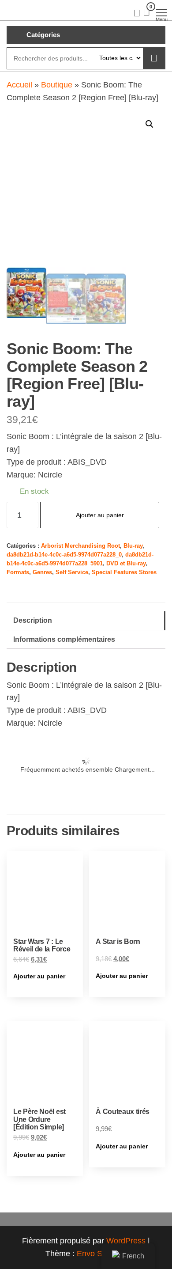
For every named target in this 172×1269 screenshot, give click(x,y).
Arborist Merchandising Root (80, 546)
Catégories (43, 34)
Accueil (19, 84)
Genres (42, 572)
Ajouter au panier (100, 515)
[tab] (86, 620)
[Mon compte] (137, 12)
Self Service (72, 572)
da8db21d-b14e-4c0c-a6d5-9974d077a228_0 (64, 555)
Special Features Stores (124, 572)
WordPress (126, 1240)
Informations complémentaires (64, 639)
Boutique (56, 84)
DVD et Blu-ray (126, 564)
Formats (18, 572)
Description (32, 620)
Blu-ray (132, 546)
